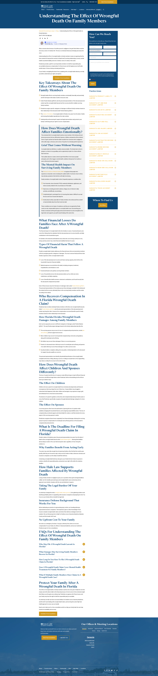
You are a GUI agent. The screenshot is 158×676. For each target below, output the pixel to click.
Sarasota (90, 637)
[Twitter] (114, 670)
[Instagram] (104, 670)
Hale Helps (75, 668)
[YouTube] (111, 670)
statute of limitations (48, 114)
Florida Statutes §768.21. (78, 286)
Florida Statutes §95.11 (66, 439)
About (42, 9)
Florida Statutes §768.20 (48, 309)
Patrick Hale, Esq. (49, 44)
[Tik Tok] (117, 670)
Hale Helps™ (74, 9)
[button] (45, 9)
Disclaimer (74, 672)
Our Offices (103, 205)
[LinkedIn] (109, 670)
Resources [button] (66, 9)
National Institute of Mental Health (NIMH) (53, 171)
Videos (56, 668)
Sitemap (59, 672)
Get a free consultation (49, 637)
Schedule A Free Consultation (62, 78)
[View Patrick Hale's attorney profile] (42, 43)
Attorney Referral (90, 9)
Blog (57, 31)
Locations (81, 9)
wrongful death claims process (62, 492)
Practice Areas (50, 9)
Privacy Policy (51, 672)
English (98, 9)
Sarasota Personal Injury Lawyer (47, 31)
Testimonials (59, 9)
